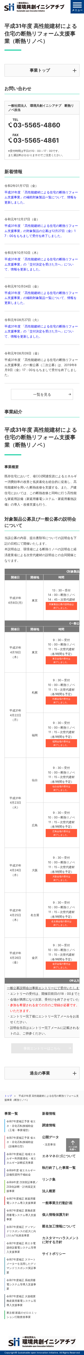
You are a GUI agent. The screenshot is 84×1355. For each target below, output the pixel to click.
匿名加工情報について (59, 1226)
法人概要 (49, 1191)
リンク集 (49, 1179)
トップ (8, 1095)
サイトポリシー (54, 1254)
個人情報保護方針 (55, 1214)
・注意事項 (49, 1144)
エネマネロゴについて (59, 1156)
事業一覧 (11, 1113)
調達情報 (49, 1125)
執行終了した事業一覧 (59, 1167)
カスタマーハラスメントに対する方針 (60, 1240)
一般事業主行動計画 (57, 1203)
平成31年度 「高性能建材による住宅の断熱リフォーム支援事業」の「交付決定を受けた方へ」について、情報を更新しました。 (41, 264)
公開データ (50, 1137)
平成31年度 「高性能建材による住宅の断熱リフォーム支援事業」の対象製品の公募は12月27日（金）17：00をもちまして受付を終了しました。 (41, 231)
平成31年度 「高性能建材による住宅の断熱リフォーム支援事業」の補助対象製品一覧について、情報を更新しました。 (41, 197)
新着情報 (49, 1113)
